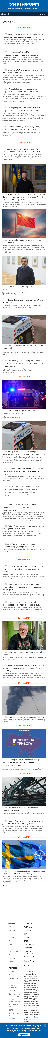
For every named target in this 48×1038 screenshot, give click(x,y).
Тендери (12, 990)
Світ (10, 944)
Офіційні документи (29, 961)
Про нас (12, 971)
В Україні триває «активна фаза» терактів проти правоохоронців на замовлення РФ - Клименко (22, 471)
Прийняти (24, 1035)
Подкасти (28, 923)
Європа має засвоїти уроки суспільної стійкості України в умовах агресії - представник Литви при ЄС (23, 587)
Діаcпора (12, 958)
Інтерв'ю (27, 930)
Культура (12, 955)
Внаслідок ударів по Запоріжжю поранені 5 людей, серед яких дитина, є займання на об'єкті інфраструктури (23, 363)
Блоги (26, 941)
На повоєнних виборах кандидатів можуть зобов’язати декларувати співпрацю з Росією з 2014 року (23, 668)
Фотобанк (18, 9)
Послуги (11, 9)
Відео (26, 937)
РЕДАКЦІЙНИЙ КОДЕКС (14, 1014)
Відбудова (12, 930)
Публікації (28, 927)
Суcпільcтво (13, 951)
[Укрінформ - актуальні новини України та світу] (24, 4)
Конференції (29, 957)
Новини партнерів (28, 952)
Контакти (12, 975)
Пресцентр (27, 9)
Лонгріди (28, 948)
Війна (11, 927)
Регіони (11, 948)
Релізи (26, 965)
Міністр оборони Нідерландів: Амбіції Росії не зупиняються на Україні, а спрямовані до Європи (23, 569)
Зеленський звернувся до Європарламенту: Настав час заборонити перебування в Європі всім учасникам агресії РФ (23, 197)
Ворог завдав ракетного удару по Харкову (25, 717)
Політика (12, 934)
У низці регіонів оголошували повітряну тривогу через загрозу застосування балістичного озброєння (22, 762)
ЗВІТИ (11, 1010)
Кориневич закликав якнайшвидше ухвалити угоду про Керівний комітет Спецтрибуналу (20, 507)
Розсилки (12, 1019)
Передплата (13, 978)
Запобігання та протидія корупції (15, 995)
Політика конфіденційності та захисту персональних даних (15, 1002)
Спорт (11, 962)
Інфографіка (29, 944)
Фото (26, 934)
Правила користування (14, 986)
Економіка (12, 937)
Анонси (35, 9)
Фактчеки (12, 941)
